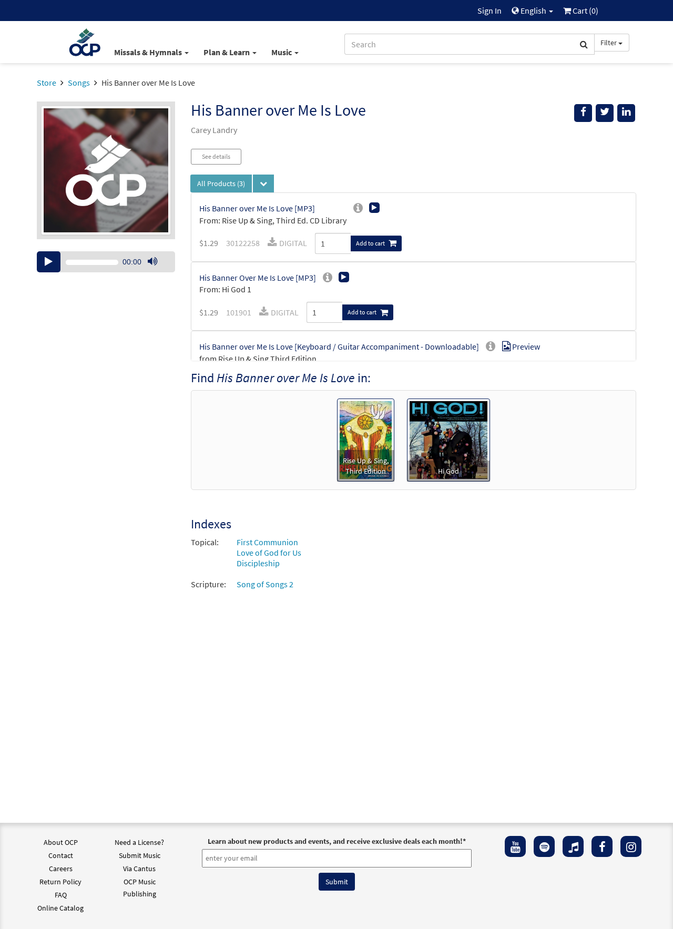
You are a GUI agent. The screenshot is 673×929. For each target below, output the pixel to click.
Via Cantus (139, 868)
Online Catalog (60, 908)
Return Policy (60, 881)
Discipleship (258, 563)
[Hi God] (448, 439)
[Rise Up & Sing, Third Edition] (365, 439)
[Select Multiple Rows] (263, 183)
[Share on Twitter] (605, 113)
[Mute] (152, 262)
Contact (60, 855)
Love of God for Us (269, 552)
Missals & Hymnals (148, 52)
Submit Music (139, 855)
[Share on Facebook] (583, 113)
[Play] (48, 261)
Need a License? (139, 842)
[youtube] (515, 846)
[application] (106, 261)
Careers (61, 868)
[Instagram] (630, 846)
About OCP (61, 842)
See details (216, 156)
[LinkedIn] (626, 113)
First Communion (267, 542)
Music (282, 52)
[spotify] (544, 846)
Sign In (489, 10)
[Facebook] (602, 846)
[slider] (157, 272)
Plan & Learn (227, 52)
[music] (573, 846)
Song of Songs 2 (265, 584)
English (533, 10)
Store (46, 82)
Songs (79, 82)
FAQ (61, 895)
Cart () (584, 10)
